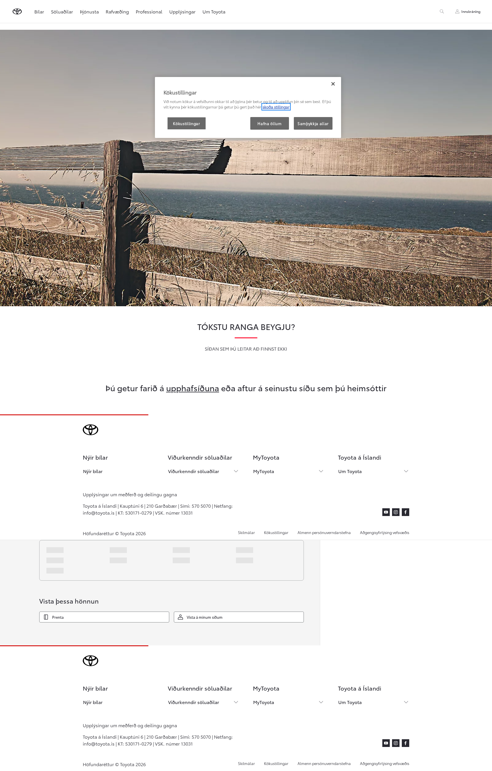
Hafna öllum (269, 123)
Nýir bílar (93, 471)
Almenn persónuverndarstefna (324, 532)
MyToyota (263, 471)
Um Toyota (350, 471)
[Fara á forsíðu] (17, 11)
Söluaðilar (62, 11)
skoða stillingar (276, 106)
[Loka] (333, 84)
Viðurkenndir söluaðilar (193, 471)
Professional (149, 11)
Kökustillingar (276, 532)
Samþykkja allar (313, 123)
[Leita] (442, 11)
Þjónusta (89, 11)
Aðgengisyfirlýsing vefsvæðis (384, 532)
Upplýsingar (182, 11)
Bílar (39, 11)
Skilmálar (246, 532)
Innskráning (471, 11)
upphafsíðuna (192, 387)
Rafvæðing (117, 11)
